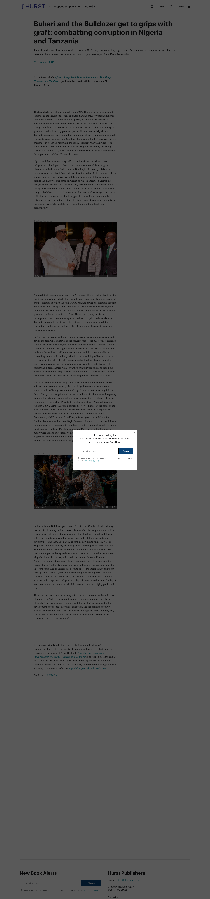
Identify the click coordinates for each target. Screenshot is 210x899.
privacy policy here (91, 461)
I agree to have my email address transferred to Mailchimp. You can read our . (105, 459)
